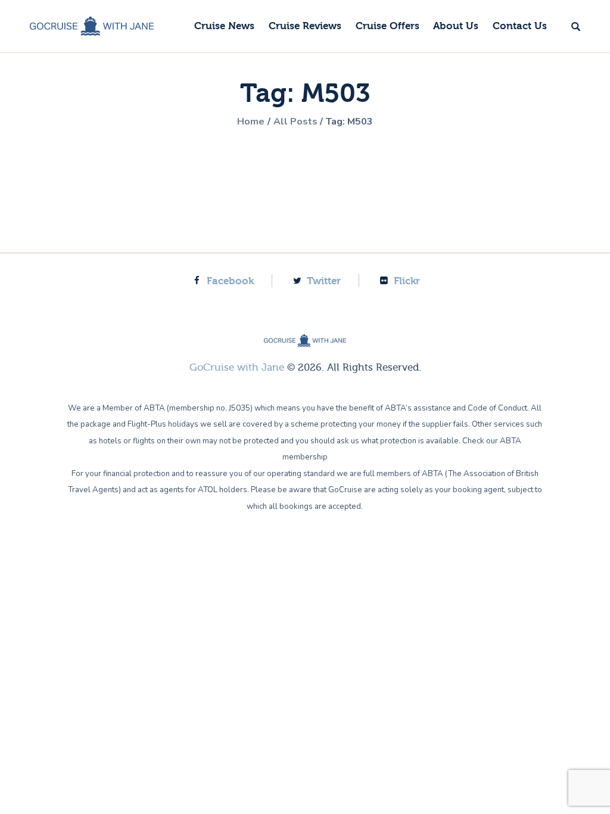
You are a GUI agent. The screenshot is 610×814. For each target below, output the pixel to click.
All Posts (295, 121)
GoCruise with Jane (236, 367)
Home (250, 122)
